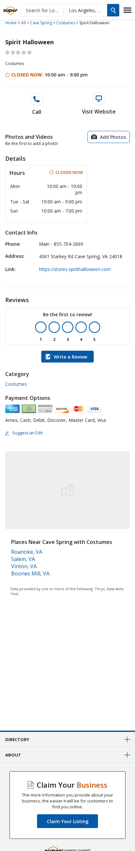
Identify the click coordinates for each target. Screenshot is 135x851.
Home (11, 23)
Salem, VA (23, 559)
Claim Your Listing (67, 821)
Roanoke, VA (26, 551)
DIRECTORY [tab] (17, 739)
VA (23, 23)
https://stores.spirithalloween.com (75, 269)
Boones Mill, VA (30, 573)
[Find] (113, 10)
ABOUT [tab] (13, 755)
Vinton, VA (24, 566)
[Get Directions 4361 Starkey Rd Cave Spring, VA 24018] (67, 459)
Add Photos (113, 137)
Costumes (65, 23)
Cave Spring (41, 23)
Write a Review (70, 357)
